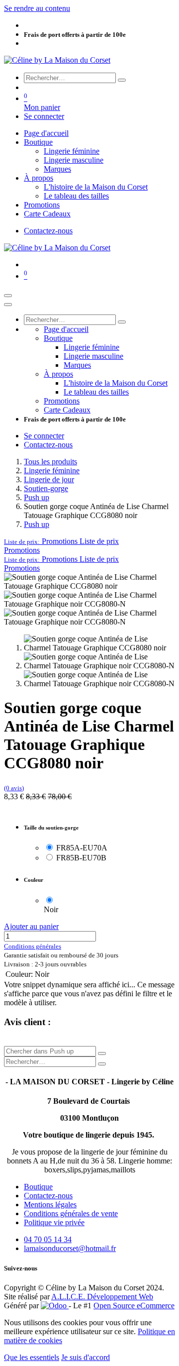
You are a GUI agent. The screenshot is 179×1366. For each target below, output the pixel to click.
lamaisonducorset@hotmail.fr (70, 1248)
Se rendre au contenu (37, 8)
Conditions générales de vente (71, 1213)
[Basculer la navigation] (8, 295)
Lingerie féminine (52, 470)
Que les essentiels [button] (31, 1357)
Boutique (38, 1186)
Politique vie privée (54, 1222)
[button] (61, 541)
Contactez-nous (48, 230)
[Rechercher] (122, 80)
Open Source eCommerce (134, 1305)
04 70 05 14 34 (48, 1239)
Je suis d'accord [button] (85, 1357)
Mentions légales (50, 1204)
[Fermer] (8, 304)
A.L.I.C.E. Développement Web (102, 1296)
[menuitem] (46, 133)
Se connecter (44, 116)
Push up (36, 497)
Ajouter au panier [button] (31, 926)
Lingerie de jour (49, 479)
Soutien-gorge (46, 488)
